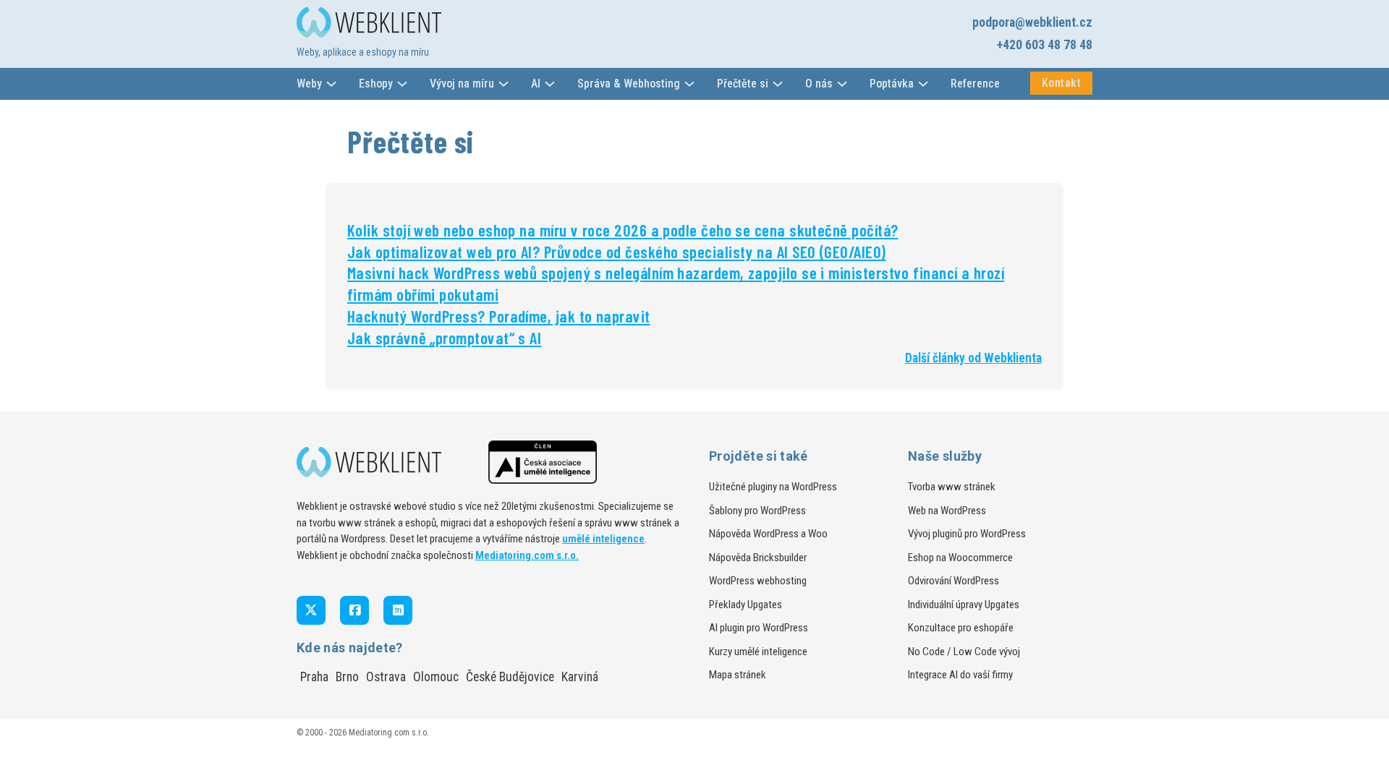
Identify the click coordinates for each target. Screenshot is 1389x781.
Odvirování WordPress (953, 580)
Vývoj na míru (462, 83)
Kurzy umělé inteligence (758, 651)
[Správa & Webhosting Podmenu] (689, 84)
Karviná (579, 677)
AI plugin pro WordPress (758, 627)
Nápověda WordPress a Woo (768, 533)
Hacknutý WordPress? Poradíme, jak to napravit (498, 316)
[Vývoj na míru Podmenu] (503, 84)
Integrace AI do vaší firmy (960, 674)
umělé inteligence (603, 538)
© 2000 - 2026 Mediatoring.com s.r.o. (363, 732)
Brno (347, 677)
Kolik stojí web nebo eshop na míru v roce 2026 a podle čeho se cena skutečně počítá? (622, 230)
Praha (314, 677)
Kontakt (1062, 83)
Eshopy (376, 83)
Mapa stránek (737, 674)
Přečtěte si (742, 83)
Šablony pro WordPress (757, 510)
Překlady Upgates (745, 604)
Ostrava (386, 677)
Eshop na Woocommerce (960, 557)
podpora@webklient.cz (1032, 22)
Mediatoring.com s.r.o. (527, 555)
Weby (309, 83)
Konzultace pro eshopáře (961, 627)
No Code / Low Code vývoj (964, 651)
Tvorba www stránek (951, 486)
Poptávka (892, 83)
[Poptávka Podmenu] (923, 84)
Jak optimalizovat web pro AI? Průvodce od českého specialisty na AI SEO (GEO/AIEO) (616, 252)
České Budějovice (510, 677)
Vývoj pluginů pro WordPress (967, 533)
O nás (819, 83)
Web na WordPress (947, 510)
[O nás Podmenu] (842, 84)
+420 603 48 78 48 (1044, 45)
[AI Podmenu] (550, 84)
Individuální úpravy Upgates (963, 604)
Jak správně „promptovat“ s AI (444, 338)
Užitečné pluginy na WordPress (773, 486)
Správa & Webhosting (628, 83)
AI (535, 83)
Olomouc (436, 677)
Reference (975, 83)
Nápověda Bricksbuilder (758, 557)
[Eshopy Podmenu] (402, 84)
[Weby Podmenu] (331, 84)
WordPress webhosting (758, 580)
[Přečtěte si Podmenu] (777, 84)
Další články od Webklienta (973, 358)
